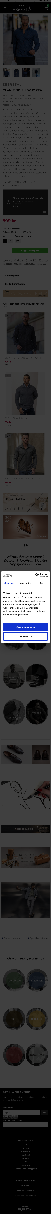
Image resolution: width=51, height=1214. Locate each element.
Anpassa (24, 636)
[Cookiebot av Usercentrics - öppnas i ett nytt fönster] (36, 575)
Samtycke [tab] (9, 583)
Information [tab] (25, 583)
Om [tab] (41, 583)
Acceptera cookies (25, 627)
